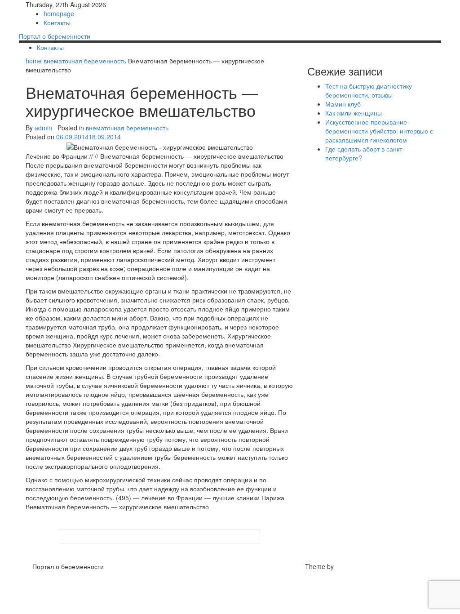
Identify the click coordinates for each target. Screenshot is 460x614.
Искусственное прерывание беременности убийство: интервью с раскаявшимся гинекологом (379, 130)
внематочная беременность (85, 60)
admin (43, 127)
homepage (59, 13)
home (35, 60)
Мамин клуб (343, 103)
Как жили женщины (353, 112)
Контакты (57, 22)
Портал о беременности (54, 35)
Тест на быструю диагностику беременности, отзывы (368, 90)
